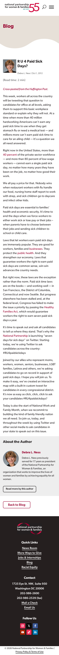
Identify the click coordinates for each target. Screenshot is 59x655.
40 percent (10, 155)
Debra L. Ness (23, 73)
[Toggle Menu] (51, 7)
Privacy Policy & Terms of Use (30, 652)
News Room (29, 548)
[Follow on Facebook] (35, 625)
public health (25, 253)
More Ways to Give (29, 553)
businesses (35, 249)
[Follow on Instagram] (22, 625)
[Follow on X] (28, 625)
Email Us (29, 607)
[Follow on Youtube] (22, 632)
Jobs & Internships (29, 557)
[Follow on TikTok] (28, 632)
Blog (30, 562)
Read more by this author (19, 489)
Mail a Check (30, 603)
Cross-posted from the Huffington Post (25, 89)
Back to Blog (16, 505)
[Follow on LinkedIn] (35, 632)
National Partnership (15, 336)
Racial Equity (30, 567)
